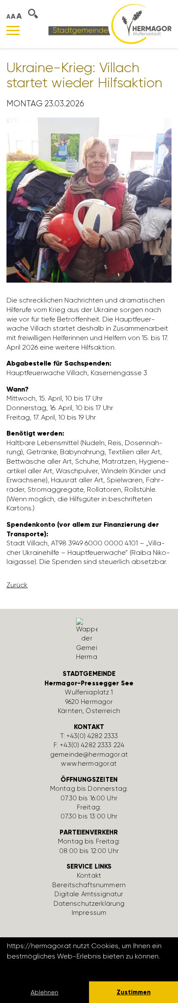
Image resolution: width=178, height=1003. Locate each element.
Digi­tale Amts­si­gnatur (88, 894)
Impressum (89, 913)
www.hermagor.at (89, 763)
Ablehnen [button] (44, 992)
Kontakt (89, 875)
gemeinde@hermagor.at (89, 754)
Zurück (17, 585)
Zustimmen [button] (134, 992)
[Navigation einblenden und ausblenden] (12, 30)
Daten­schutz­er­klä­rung (89, 903)
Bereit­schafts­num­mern (89, 885)
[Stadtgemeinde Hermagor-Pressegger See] (110, 23)
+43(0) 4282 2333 (92, 736)
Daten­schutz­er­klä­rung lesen (54, 968)
